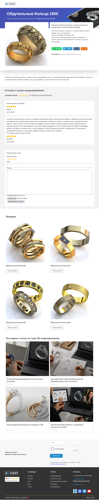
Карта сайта (90, 497)
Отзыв (9, 168)
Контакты (30, 478)
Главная (9, 18)
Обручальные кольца (20, 18)
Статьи (30, 486)
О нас (29, 481)
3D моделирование (55, 476)
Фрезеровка (53, 484)
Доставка (30, 476)
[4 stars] (14, 159)
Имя (8, 161)
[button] (57, 48)
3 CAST (10, 4)
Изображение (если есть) (16, 195)
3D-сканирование (55, 486)
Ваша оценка (11, 156)
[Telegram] (75, 491)
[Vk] (84, 491)
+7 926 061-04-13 (78, 479)
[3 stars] (12, 159)
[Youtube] (89, 491)
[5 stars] (16, 159)
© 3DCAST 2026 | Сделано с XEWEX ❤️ (17, 497)
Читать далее (12, 271)
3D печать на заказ (55, 478)
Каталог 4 (32, 18)
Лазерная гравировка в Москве (58, 481)
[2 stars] (10, 159)
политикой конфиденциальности (58, 464)
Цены (29, 484)
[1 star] (8, 159)
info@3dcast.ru (78, 484)
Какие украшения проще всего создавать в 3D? (25, 425)
